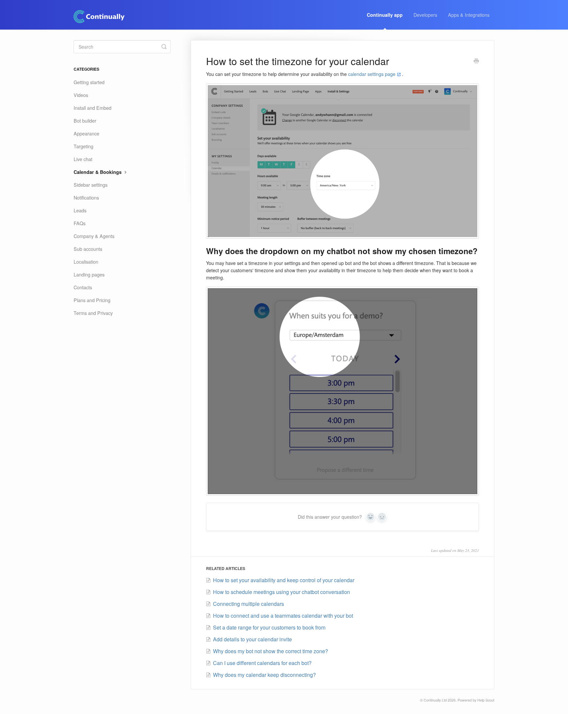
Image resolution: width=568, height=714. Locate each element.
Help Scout (485, 700)
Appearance (86, 133)
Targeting (83, 146)
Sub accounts (88, 248)
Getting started (89, 82)
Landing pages (89, 274)
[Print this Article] (476, 61)
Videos (81, 94)
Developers (425, 14)
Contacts (83, 287)
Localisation (86, 261)
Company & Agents (94, 235)
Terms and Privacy (93, 312)
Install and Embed (92, 107)
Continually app (385, 15)
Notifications (86, 197)
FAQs (79, 223)
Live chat (83, 158)
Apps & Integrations (468, 14)
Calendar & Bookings (98, 172)
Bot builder (85, 120)
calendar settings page (371, 74)
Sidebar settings (90, 184)
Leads (80, 210)
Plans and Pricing (92, 300)
